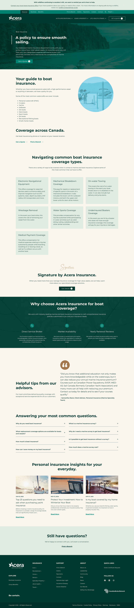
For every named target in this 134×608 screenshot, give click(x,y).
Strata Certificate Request (112, 567)
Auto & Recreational (63, 18)
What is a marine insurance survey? (82, 423)
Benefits (40, 12)
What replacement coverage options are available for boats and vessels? (38, 432)
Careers (93, 12)
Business (33, 12)
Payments (86, 12)
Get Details (65, 289)
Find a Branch (71, 12)
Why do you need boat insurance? (29, 423)
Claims (79, 12)
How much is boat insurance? (27, 441)
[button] (105, 12)
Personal (24, 12)
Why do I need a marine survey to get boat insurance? (89, 431)
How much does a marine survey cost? (83, 447)
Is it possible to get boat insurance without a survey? (89, 439)
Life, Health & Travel (97, 18)
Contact (100, 12)
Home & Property (80, 18)
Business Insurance (15, 580)
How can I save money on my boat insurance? (33, 449)
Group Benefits (13, 584)
